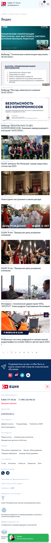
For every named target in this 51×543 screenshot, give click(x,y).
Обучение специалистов (11, 450)
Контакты (12, 463)
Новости (21, 463)
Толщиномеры (21, 424)
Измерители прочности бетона (13, 440)
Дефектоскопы (7, 424)
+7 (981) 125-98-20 (26, 400)
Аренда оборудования (28, 453)
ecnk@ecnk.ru (13, 5)
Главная (4, 14)
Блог (40, 463)
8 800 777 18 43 (14, 3)
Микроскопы (6, 437)
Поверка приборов (9, 453)
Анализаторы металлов (23, 437)
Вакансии (31, 463)
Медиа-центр (14, 14)
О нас (3, 463)
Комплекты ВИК (36, 424)
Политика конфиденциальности (14, 479)
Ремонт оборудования (32, 450)
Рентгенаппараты (8, 427)
